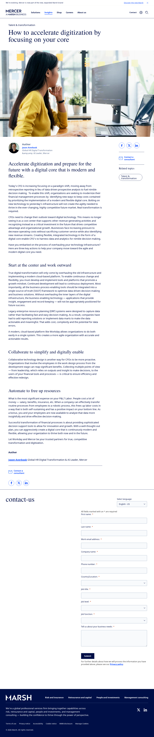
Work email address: (90, 539)
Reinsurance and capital (80, 697)
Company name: (88, 551)
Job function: (87, 614)
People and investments (108, 697)
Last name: (86, 526)
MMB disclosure (65, 723)
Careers (69, 12)
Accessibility (38, 723)
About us (81, 12)
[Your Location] (141, 12)
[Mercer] (16, 12)
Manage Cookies (82, 723)
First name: (86, 514)
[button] (147, 3)
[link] (11, 483)
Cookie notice (51, 723)
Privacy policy (116, 664)
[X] (139, 710)
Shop (59, 12)
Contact (133, 12)
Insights (48, 12)
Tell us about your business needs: (96, 626)
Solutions (35, 12)
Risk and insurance (54, 697)
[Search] (147, 12)
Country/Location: (89, 576)
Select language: (124, 499)
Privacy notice (24, 723)
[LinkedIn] (145, 710)
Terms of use (11, 723)
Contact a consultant (19, 472)
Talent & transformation (21, 25)
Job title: (85, 589)
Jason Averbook (29, 147)
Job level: (85, 601)
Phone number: (88, 564)
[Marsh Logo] (19, 698)
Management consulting (136, 697)
